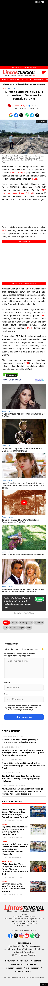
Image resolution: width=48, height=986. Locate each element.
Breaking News (26, 623)
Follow (39, 599)
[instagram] (21, 937)
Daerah (25, 80)
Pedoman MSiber (14, 968)
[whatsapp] (32, 937)
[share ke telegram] (32, 117)
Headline (39, 623)
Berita (14, 623)
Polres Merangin (17, 173)
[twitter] (16, 937)
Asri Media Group (23, 972)
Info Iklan (24, 961)
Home (5, 80)
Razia (29, 628)
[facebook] (10, 937)
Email (6, 694)
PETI (34, 179)
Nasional (14, 80)
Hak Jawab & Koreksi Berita (24, 952)
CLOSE (44, 984)
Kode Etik (31, 964)
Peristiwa (38, 80)
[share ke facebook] (16, 117)
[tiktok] (37, 937)
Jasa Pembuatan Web (31, 946)
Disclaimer (10, 961)
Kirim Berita (39, 949)
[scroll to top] (44, 971)
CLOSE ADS (39, 2)
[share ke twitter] (22, 117)
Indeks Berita (32, 968)
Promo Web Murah (25, 949)
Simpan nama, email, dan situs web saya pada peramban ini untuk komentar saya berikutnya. (24, 708)
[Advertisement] (24, 31)
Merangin (11, 88)
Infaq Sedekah (14, 946)
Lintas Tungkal (21, 106)
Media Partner (10, 949)
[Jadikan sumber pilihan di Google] (11, 117)
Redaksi (37, 961)
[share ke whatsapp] (27, 117)
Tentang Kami (16, 964)
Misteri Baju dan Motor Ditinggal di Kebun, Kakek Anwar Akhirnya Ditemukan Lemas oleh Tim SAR (15, 869)
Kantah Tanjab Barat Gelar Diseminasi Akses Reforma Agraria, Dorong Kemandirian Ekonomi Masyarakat (15, 849)
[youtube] (27, 937)
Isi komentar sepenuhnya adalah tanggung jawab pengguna (19, 655)
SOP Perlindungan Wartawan (24, 955)
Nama (7, 682)
